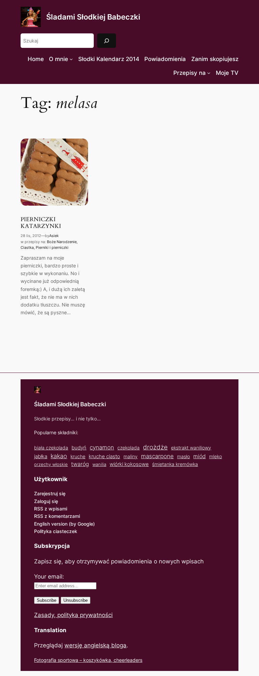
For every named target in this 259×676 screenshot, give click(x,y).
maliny (130, 456)
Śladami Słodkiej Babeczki (93, 16)
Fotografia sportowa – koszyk (66, 660)
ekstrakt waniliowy (191, 447)
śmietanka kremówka (175, 464)
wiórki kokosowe (129, 464)
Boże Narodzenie (62, 241)
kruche (77, 456)
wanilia (99, 464)
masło (183, 456)
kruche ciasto (104, 456)
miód (199, 456)
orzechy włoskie (51, 464)
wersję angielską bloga (95, 645)
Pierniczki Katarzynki (41, 223)
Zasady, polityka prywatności (73, 615)
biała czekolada (51, 447)
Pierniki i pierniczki (52, 247)
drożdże (155, 447)
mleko (215, 456)
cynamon (102, 447)
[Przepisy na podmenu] (208, 73)
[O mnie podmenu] (71, 59)
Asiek (54, 235)
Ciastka (27, 247)
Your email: (49, 576)
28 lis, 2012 (31, 235)
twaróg (80, 464)
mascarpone (157, 456)
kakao (59, 456)
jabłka (40, 456)
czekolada (128, 447)
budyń (78, 447)
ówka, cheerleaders (120, 660)
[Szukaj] (106, 40)
